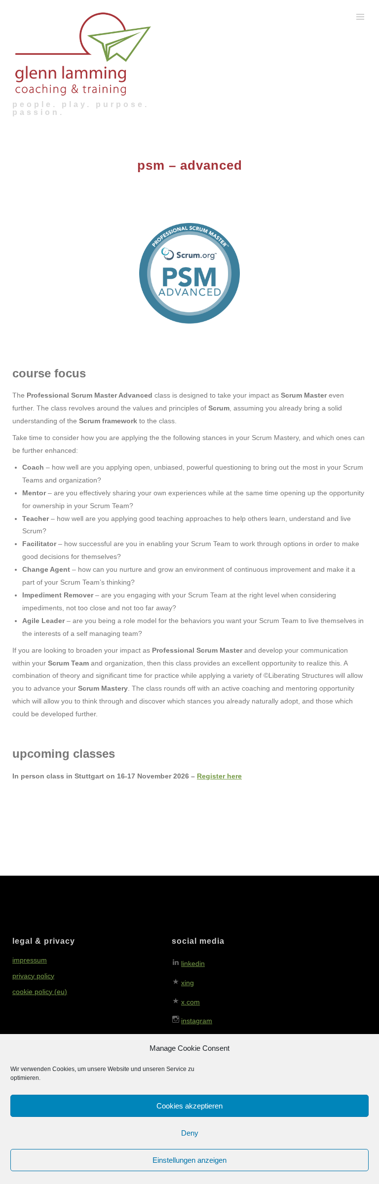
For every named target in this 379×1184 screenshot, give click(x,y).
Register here (219, 776)
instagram (196, 1021)
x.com (190, 1002)
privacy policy (33, 976)
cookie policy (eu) (39, 992)
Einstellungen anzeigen (189, 1160)
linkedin (193, 963)
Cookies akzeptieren (189, 1106)
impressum (29, 960)
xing (187, 983)
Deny (189, 1133)
